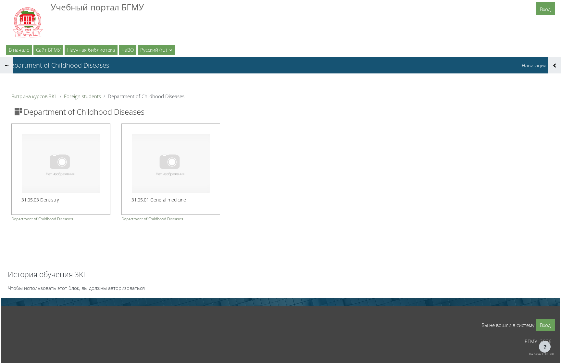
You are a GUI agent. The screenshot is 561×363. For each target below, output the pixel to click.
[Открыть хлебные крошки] (6, 65)
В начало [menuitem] (19, 49)
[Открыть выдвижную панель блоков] (554, 65)
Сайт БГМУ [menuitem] (48, 49)
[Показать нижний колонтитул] (545, 347)
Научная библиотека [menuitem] (91, 49)
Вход (545, 9)
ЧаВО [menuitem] (127, 49)
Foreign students (82, 96)
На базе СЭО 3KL (542, 354)
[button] (156, 50)
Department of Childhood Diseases (42, 219)
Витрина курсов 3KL (34, 96)
